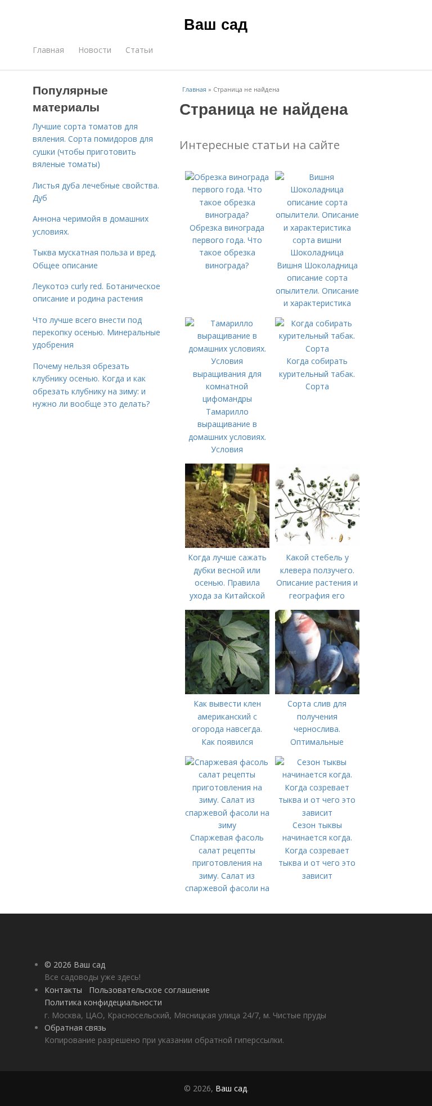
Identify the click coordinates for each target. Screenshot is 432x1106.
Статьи (139, 49)
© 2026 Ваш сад (74, 964)
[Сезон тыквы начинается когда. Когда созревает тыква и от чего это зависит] (317, 812)
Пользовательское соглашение (149, 989)
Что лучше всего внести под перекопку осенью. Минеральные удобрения (96, 332)
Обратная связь (75, 1027)
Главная (48, 49)
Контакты (63, 989)
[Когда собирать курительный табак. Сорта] (317, 348)
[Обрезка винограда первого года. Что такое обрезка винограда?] (227, 214)
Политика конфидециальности (103, 1002)
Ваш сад (216, 23)
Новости (94, 49)
